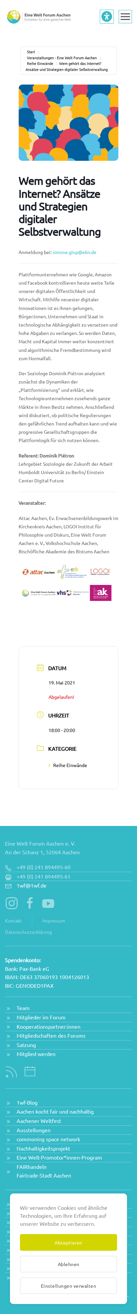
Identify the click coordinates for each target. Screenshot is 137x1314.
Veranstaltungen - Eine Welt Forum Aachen (62, 57)
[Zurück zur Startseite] (38, 16)
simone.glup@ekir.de (74, 252)
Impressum (53, 920)
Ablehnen (68, 1264)
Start (31, 51)
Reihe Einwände (40, 63)
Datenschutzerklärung (28, 932)
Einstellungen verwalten (68, 1286)
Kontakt (13, 920)
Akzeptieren (68, 1242)
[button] (125, 16)
